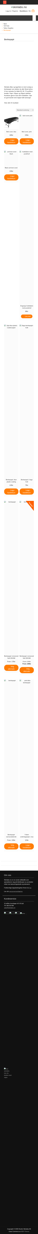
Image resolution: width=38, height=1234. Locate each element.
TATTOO (6, 26)
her (30, 888)
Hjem (5, 24)
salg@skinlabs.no (9, 907)
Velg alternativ (11, 668)
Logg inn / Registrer (12, 11)
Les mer (28, 316)
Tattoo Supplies (8, 28)
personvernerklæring (15, 891)
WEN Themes (25, 1231)
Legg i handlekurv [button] (11, 141)
